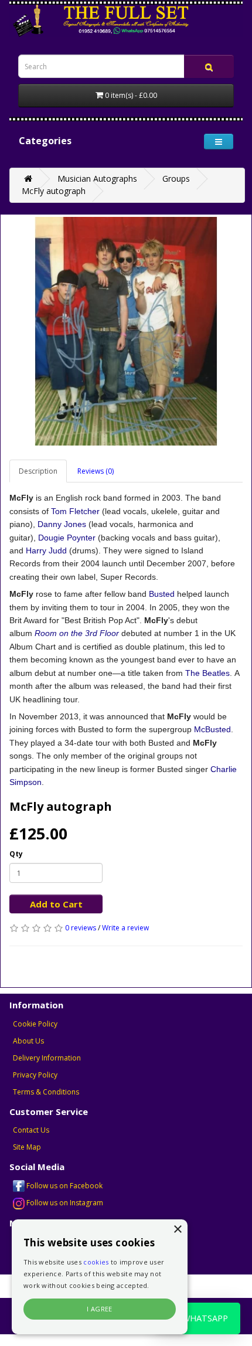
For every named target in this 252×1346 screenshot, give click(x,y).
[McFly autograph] (126, 331)
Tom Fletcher (75, 511)
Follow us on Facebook (64, 1186)
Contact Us (31, 1130)
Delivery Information (47, 1058)
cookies (95, 1261)
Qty (16, 854)
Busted (162, 594)
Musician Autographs (97, 178)
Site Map (27, 1147)
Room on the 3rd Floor (77, 633)
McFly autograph (54, 190)
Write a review (125, 928)
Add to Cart (56, 904)
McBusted (212, 729)
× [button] (177, 1229)
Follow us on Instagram (64, 1203)
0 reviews (80, 928)
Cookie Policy (35, 1024)
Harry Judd (46, 550)
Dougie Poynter (67, 537)
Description (38, 471)
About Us (28, 1041)
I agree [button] (100, 1308)
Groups (176, 178)
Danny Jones (62, 524)
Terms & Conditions (46, 1092)
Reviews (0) (95, 471)
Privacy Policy (35, 1075)
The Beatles (207, 673)
